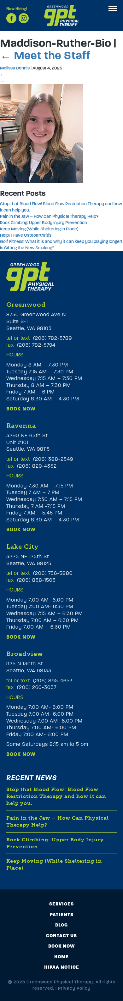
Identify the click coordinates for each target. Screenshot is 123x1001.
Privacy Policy (74, 988)
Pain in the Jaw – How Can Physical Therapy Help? (49, 216)
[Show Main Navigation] (112, 8)
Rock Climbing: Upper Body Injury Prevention (43, 222)
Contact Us (61, 935)
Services (61, 904)
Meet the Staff (45, 55)
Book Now (21, 409)
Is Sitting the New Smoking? (27, 247)
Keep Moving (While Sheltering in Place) (39, 229)
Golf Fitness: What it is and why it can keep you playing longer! (61, 241)
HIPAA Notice (61, 967)
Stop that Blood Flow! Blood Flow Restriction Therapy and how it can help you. (56, 796)
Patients (61, 914)
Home (61, 957)
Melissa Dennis (15, 68)
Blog (61, 925)
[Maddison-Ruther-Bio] (41, 133)
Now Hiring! (16, 8)
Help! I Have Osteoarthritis (25, 235)
